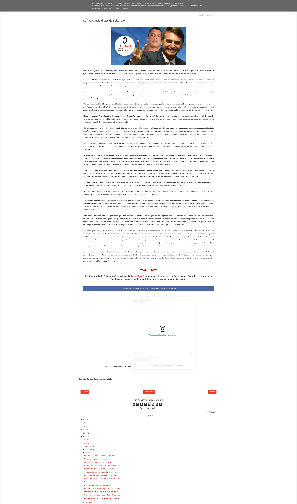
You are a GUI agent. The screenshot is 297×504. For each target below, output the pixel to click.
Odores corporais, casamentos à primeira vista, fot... (102, 465)
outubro (88, 453)
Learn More (194, 6)
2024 (85, 423)
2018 (85, 443)
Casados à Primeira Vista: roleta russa (97, 462)
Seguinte (85, 392)
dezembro (89, 446)
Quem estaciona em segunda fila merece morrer (101, 472)
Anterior (212, 392)
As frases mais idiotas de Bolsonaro (97, 485)
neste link (137, 276)
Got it (203, 6)
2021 (85, 433)
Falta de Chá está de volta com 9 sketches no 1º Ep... (102, 492)
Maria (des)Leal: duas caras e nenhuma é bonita (101, 475)
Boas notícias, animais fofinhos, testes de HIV (100, 455)
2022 (85, 429)
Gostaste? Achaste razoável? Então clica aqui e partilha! (148, 288)
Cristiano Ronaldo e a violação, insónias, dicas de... (102, 498)
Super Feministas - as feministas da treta (98, 469)
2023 (85, 426)
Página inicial (149, 392)
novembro (89, 449)
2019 (85, 440)
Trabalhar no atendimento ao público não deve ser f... (103, 495)
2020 (85, 436)
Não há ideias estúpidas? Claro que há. (98, 482)
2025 (85, 419)
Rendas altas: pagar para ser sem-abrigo (98, 459)
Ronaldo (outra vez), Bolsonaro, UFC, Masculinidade (102, 488)
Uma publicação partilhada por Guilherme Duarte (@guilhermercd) (162, 365)
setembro (88, 502)
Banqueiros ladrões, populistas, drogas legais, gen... (102, 478)
